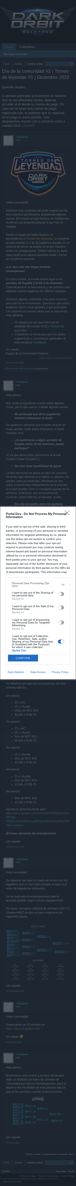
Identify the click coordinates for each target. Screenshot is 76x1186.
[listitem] (38, 584)
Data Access (38, 672)
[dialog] (38, 593)
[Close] (68, 514)
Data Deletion (16, 672)
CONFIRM (23, 658)
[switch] (61, 594)
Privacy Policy (60, 672)
